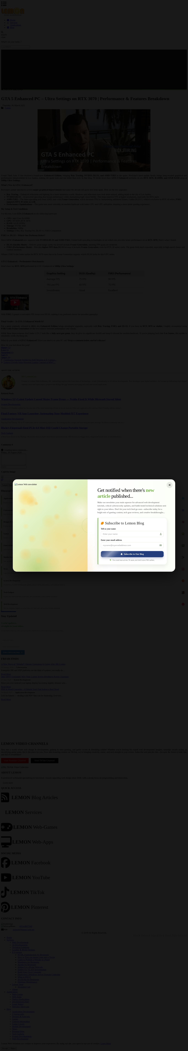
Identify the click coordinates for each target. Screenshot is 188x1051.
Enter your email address (111, 540)
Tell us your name (108, 529)
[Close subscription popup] (170, 485)
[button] (132, 554)
